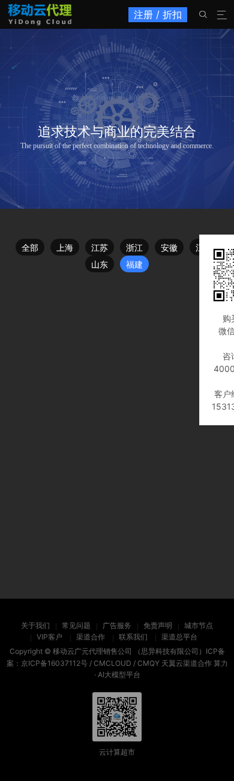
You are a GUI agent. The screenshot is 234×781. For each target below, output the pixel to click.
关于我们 (35, 625)
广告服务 (117, 625)
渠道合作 (90, 636)
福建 (134, 264)
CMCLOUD (112, 663)
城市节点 (198, 625)
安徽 (169, 247)
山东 (99, 264)
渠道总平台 (179, 636)
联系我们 (133, 636)
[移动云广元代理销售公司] (40, 14)
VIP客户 (49, 636)
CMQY (148, 663)
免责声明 (157, 625)
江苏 (99, 247)
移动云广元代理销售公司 (92, 651)
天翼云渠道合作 (186, 663)
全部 (30, 247)
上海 (64, 247)
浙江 (134, 247)
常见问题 (76, 625)
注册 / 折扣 (158, 14)
